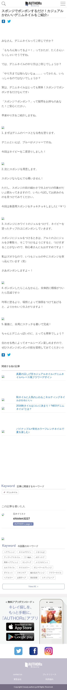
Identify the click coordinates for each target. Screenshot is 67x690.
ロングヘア (26, 562)
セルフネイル (9, 567)
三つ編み (27, 557)
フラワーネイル (55, 573)
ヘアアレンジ (9, 552)
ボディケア (40, 557)
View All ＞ (33, 586)
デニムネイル (12, 492)
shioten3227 (21, 518)
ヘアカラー (8, 578)
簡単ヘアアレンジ (11, 562)
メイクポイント (42, 562)
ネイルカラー (24, 567)
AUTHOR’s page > (23, 524)
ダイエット (8, 573)
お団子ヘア (21, 578)
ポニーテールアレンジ (43, 567)
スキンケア (21, 573)
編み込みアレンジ (37, 573)
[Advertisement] (33, 460)
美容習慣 (33, 578)
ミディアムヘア (48, 578)
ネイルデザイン (25, 552)
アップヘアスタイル (12, 557)
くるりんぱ (40, 552)
